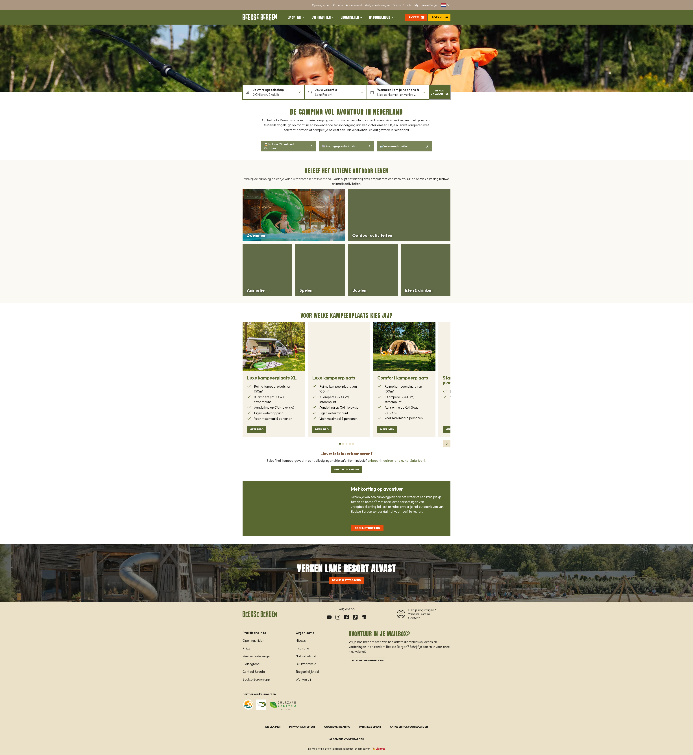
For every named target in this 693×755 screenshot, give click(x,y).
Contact (414, 618)
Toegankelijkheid (307, 672)
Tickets (414, 17)
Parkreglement (370, 726)
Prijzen (247, 648)
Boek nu (437, 17)
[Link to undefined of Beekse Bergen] (329, 617)
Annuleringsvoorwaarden (409, 726)
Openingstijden (321, 5)
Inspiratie (302, 648)
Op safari (294, 17)
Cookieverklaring (337, 726)
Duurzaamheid (306, 664)
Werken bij (303, 679)
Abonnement (354, 5)
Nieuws (301, 640)
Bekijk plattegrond (346, 580)
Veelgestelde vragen (377, 5)
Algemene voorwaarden (346, 739)
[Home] (260, 17)
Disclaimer (272, 726)
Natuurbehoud (379, 17)
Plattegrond (251, 664)
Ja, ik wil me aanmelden (367, 660)
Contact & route (402, 5)
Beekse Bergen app (256, 679)
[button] (445, 5)
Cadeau (338, 5)
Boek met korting (367, 528)
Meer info (256, 429)
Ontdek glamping (346, 469)
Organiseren (350, 17)
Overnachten (320, 17)
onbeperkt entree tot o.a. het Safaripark (396, 460)
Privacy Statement (302, 726)
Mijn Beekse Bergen (426, 5)
